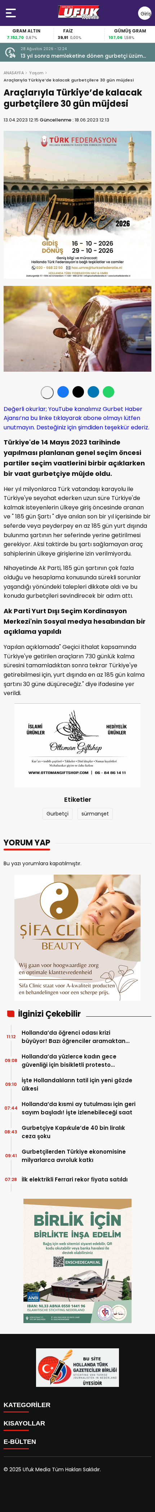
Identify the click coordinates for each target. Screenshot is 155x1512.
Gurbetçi (57, 813)
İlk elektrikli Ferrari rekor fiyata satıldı (75, 1179)
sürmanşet (95, 813)
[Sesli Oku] (47, 392)
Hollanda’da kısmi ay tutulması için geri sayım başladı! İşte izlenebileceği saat (79, 1108)
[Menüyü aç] (12, 13)
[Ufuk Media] (79, 13)
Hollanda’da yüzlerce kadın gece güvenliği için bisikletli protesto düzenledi (69, 1061)
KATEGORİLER (27, 1405)
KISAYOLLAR (24, 1423)
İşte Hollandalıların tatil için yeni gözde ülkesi (77, 1084)
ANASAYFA (14, 73)
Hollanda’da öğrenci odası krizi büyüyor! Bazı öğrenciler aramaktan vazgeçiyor (73, 1037)
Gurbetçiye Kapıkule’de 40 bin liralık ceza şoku (73, 1132)
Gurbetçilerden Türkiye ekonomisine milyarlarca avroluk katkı (74, 1156)
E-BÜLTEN (20, 1441)
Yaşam (36, 73)
